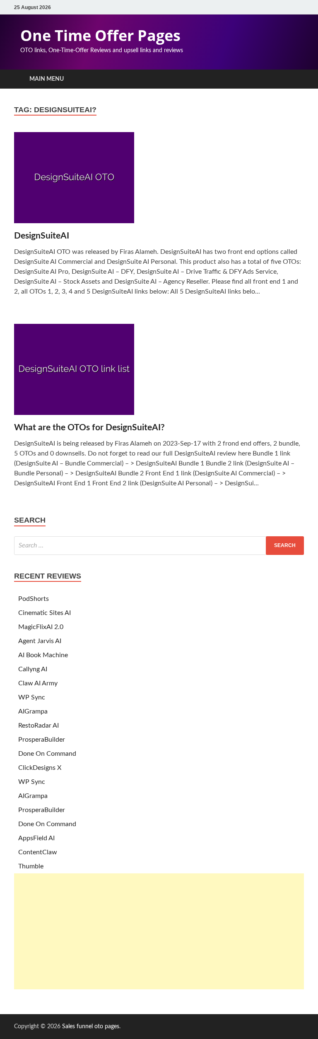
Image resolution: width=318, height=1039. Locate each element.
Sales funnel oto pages (90, 1026)
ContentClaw (37, 852)
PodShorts (33, 598)
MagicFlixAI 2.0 (40, 627)
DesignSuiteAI (41, 235)
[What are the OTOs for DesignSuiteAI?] (159, 373)
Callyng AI (32, 669)
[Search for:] (159, 545)
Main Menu (46, 79)
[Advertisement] (159, 931)
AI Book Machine (43, 655)
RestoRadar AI (38, 725)
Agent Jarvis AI (39, 641)
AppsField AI (36, 838)
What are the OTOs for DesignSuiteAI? (89, 427)
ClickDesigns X (39, 767)
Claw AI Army (38, 683)
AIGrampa (33, 711)
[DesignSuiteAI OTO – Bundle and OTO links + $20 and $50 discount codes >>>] (159, 181)
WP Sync (31, 697)
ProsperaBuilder (41, 739)
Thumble (30, 866)
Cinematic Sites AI (44, 613)
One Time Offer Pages (100, 35)
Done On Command (47, 753)
